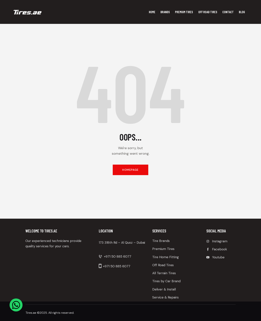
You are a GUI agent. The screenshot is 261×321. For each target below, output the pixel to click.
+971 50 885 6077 (117, 256)
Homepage (130, 169)
